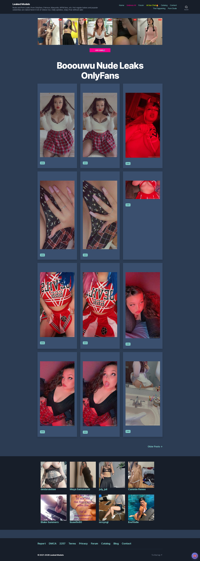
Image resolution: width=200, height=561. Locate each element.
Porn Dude (172, 8)
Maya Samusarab (80, 489)
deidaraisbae (48, 489)
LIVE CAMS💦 (100, 50)
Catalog (164, 5)
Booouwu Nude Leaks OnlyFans (100, 70)
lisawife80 (76, 522)
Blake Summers (50, 522)
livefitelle (133, 522)
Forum (141, 5)
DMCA (52, 543)
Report (42, 543)
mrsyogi (103, 522)
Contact (173, 5)
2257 (62, 543)
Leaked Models (21, 4)
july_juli (103, 489)
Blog (116, 543)
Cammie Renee (137, 489)
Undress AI (131, 5)
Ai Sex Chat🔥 (152, 5)
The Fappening (159, 8)
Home (121, 5)
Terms (72, 543)
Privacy (83, 543)
